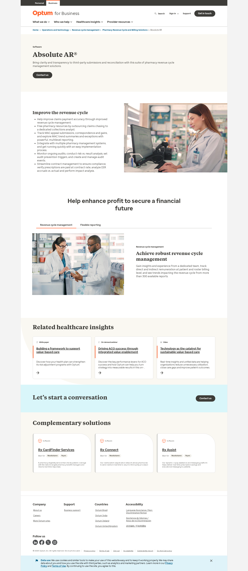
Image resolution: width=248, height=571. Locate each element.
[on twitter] (48, 542)
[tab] (56, 225)
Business (53, 3)
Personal (39, 3)
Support (187, 13)
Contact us (42, 75)
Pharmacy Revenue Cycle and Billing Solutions (125, 30)
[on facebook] (41, 542)
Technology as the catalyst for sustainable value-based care (180, 350)
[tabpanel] (124, 264)
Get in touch (205, 13)
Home (35, 30)
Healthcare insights (88, 22)
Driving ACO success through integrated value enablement (118, 350)
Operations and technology (55, 30)
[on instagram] (54, 542)
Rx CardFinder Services (56, 450)
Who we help (61, 22)
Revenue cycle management (85, 30)
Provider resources (118, 22)
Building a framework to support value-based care (58, 350)
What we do (40, 22)
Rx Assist (169, 450)
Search (161, 13)
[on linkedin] (35, 542)
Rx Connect (109, 450)
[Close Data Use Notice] (211, 560)
